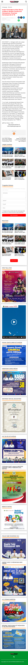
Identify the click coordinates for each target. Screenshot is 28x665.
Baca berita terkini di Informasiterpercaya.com (14, 125)
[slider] (13, 337)
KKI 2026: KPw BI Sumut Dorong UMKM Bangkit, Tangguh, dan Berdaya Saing (7, 155)
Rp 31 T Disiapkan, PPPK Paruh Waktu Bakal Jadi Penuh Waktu (7, 167)
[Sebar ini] (19, 17)
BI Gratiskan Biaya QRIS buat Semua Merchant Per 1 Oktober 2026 (6, 178)
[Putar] (4, 337)
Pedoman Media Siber (11, 662)
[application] (14, 322)
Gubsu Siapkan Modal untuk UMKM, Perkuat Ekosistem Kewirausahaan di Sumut (20, 167)
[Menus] (2, 1)
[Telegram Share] (24, 17)
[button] (14, 322)
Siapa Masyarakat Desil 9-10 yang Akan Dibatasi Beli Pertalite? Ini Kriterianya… (20, 178)
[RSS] (14, 133)
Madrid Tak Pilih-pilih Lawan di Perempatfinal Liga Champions (20, 139)
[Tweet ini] (21, 17)
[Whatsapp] (19, 20)
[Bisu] (21, 337)
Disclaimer (20, 662)
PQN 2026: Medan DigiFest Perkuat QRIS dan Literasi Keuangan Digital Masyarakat (20, 155)
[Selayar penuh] (24, 337)
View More (14, 260)
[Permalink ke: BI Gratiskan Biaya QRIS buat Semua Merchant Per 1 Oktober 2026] (7, 173)
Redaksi (3, 662)
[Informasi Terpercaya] (14, 1)
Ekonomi (3, 20)
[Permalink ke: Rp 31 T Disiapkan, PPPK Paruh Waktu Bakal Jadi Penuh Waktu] (7, 162)
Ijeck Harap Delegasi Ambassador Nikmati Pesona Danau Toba (7, 139)
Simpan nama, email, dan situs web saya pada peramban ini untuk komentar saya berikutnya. (13, 211)
